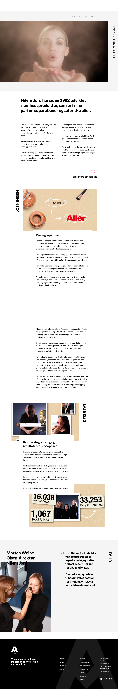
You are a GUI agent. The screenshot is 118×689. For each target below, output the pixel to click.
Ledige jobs (83, 676)
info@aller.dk (107, 668)
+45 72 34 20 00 (107, 666)
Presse (82, 672)
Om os (62, 669)
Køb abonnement (85, 665)
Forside (62, 658)
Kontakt (82, 679)
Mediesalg (63, 665)
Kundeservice (84, 669)
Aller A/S (82, 658)
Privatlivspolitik (84, 662)
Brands (62, 662)
